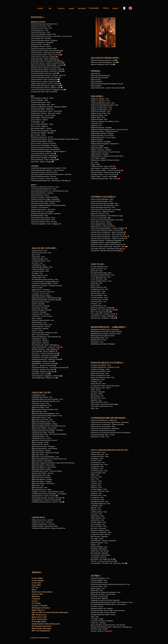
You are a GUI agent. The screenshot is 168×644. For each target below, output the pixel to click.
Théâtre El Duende (97, 135)
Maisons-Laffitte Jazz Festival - (42, 107)
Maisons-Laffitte (60, 107)
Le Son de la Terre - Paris (99, 279)
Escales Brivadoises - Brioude (46, 176)
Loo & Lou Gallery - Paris (99, 586)
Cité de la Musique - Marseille (41, 310)
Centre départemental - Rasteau (101, 224)
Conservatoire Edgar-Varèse (110, 422)
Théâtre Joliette (96, 154)
